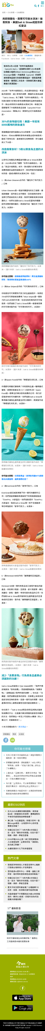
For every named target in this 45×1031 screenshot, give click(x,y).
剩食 (14, 734)
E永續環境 (20, 12)
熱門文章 (13, 858)
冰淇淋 (21, 734)
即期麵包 (6, 734)
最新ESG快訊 (16, 804)
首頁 (4, 12)
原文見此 (22, 727)
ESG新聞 (11, 12)
